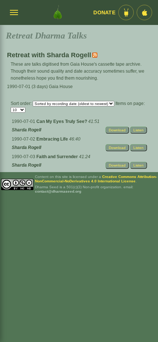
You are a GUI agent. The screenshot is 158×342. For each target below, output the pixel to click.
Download (117, 130)
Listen (138, 130)
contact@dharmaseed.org (58, 191)
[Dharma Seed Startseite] (57, 12)
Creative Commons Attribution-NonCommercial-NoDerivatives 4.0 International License (96, 179)
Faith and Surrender (57, 156)
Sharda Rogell (26, 129)
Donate (104, 12)
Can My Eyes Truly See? (62, 121)
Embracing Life (52, 139)
